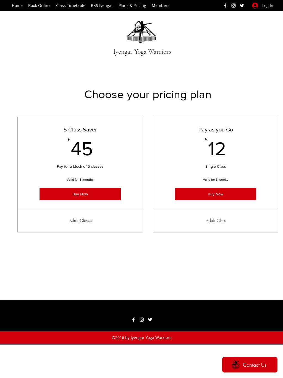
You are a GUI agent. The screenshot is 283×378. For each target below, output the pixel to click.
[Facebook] (225, 5)
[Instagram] (233, 5)
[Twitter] (242, 5)
